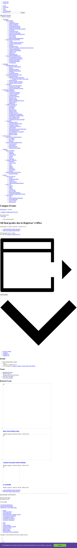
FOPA (10, 187)
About (4, 5)
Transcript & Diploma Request (16, 183)
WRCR (11, 188)
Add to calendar (4, 294)
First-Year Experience (14, 96)
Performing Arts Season (14, 148)
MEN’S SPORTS (10, 150)
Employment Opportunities (9, 515)
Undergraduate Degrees (14, 26)
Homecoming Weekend (14, 192)
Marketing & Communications (16, 115)
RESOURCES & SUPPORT (13, 39)
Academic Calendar (16, 366)
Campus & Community (8, 89)
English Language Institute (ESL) (17, 34)
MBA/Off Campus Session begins (11, 230)
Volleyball (11, 158)
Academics (5, 19)
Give (4, 8)
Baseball (11, 152)
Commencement (13, 95)
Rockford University (8, 372)
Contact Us (5, 3)
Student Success (13, 102)
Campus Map (12, 106)
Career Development (14, 93)
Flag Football (12, 169)
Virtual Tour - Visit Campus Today (8, 507)
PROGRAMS (9, 20)
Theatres (11, 141)
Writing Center (12, 51)
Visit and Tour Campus (14, 87)
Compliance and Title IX (15, 126)
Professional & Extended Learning (17, 28)
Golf (10, 164)
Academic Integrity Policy (15, 43)
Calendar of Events (13, 125)
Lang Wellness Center (14, 116)
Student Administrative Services (16, 100)
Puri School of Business (14, 33)
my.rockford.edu (7, 11)
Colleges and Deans (13, 23)
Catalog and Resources (14, 49)
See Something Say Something (16, 131)
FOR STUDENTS (10, 91)
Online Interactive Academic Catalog (12, 514)
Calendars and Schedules (15, 50)
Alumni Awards (13, 181)
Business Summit (13, 134)
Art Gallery (11, 138)
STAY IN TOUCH (10, 176)
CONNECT (9, 84)
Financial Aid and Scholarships (16, 77)
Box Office (11, 108)
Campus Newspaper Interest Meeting (14, 462)
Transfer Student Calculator (15, 83)
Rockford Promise (13, 76)
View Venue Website (8, 377)
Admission (5, 64)
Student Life (12, 103)
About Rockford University (15, 123)
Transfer (11, 68)
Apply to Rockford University (16, 88)
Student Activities (13, 99)
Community (9, 121)
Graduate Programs (13, 31)
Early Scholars (12, 37)
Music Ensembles (13, 146)
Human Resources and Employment (17, 129)
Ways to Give (12, 202)
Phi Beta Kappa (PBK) (14, 60)
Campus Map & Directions (6, 506)
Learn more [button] (48, 545)
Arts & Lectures (7, 135)
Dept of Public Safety (14, 118)
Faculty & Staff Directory (6, 505)
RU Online (11, 30)
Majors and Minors (13, 24)
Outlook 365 (6, 354)
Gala (10, 196)
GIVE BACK (9, 195)
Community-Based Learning (16, 58)
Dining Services (13, 111)
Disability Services (13, 112)
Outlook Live (6, 355)
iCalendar (5, 352)
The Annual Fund (13, 199)
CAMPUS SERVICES (11, 104)
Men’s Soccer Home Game (11, 431)
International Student (14, 69)
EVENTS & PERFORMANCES (14, 142)
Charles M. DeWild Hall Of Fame (17, 194)
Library (5, 9)
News (4, 523)
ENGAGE (8, 184)
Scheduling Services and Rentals (17, 119)
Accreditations (12, 62)
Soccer (10, 157)
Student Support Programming (16, 38)
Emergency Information (8, 520)
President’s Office (13, 122)
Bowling (11, 171)
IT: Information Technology (15, 114)
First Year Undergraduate (15, 66)
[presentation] (27, 428)
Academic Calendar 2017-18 (13, 234)
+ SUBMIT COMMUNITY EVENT (9, 212)
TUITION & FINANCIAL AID (13, 75)
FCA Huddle (7, 484)
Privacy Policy (6, 529)
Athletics (5, 149)
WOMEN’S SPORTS (11, 160)
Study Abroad (12, 35)
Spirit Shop (11, 53)
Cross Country (12, 154)
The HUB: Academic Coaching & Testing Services (21, 47)
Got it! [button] (60, 545)
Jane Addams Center (14, 130)
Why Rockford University (15, 57)
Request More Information (15, 85)
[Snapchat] (3, 542)
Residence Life (12, 98)
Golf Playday (12, 190)
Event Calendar (6, 525)
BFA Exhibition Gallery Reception (11, 229)
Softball (11, 167)
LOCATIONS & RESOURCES (14, 137)
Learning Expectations (14, 61)
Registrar (11, 45)
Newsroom (5, 7)
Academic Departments (14, 27)
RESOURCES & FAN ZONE (13, 172)
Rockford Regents (13, 173)
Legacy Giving (12, 200)
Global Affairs (12, 127)
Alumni (5, 175)
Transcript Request (13, 46)
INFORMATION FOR (11, 65)
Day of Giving (12, 191)
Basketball (11, 153)
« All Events (3, 216)
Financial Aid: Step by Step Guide (20, 79)
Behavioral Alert (13, 133)
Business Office (13, 110)
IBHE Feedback (7, 530)
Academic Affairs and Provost (16, 42)
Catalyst (11, 186)
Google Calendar (7, 351)
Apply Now (6, 1)
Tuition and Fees (13, 80)
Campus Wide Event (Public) (28, 366)
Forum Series (12, 145)
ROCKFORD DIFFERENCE (13, 56)
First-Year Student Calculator (16, 81)
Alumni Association (13, 179)
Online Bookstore (13, 54)
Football (11, 156)
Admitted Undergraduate (15, 70)
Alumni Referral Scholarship (16, 198)
